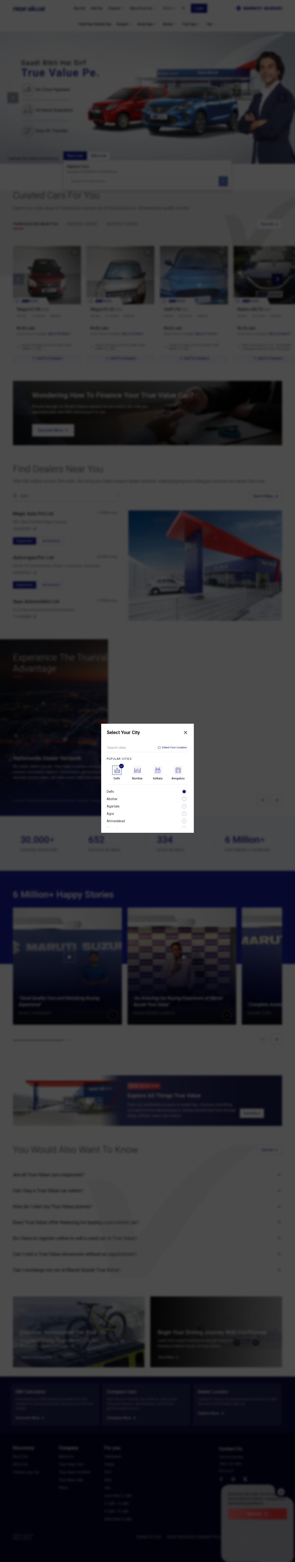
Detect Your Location (174, 747)
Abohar (112, 799)
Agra (110, 814)
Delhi (110, 791)
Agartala (113, 806)
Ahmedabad (116, 821)
